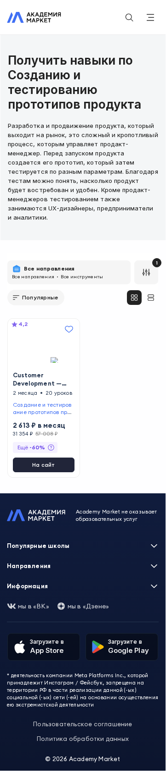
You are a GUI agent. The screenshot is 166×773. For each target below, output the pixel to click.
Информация (27, 586)
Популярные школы (38, 545)
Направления (29, 565)
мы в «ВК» (33, 606)
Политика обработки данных (83, 738)
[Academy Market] (34, 17)
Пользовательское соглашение (82, 724)
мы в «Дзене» (88, 606)
